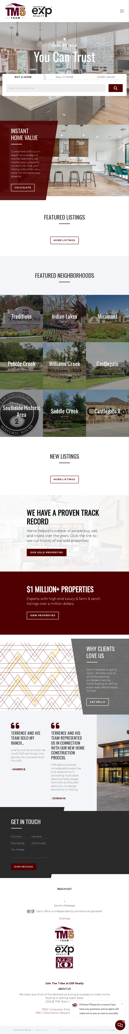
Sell (65, 77)
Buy (23, 77)
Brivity (28, 1030)
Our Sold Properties (46, 552)
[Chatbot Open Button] (120, 1025)
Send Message (23, 866)
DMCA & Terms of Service (90, 1030)
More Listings (64, 240)
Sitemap (64, 918)
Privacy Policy (66, 1030)
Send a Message (64, 905)
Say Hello (97, 701)
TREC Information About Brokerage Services (64, 1012)
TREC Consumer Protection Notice (64, 1009)
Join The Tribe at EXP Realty (64, 983)
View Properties (42, 615)
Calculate (22, 187)
